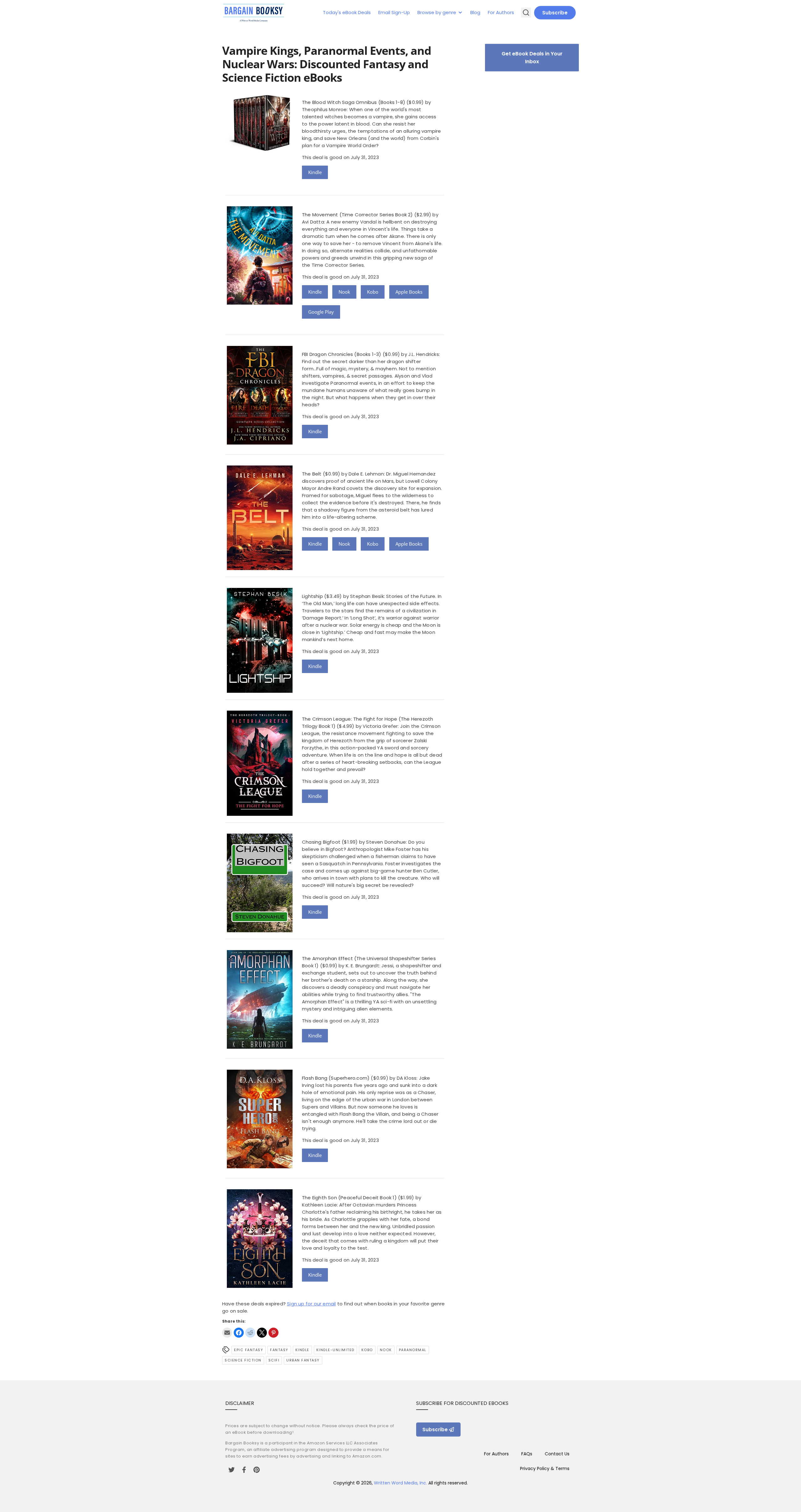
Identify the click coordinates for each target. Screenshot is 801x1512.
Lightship (312, 596)
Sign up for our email (311, 1303)
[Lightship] (260, 691)
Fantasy (279, 1349)
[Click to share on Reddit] (250, 1333)
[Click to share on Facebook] (239, 1333)
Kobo (372, 292)
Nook (344, 292)
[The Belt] (260, 568)
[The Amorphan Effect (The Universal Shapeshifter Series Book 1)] (260, 1047)
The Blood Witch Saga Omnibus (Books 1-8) (353, 102)
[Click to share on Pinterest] (273, 1333)
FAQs (526, 1454)
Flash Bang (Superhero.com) (336, 1078)
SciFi (274, 1360)
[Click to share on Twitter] (262, 1333)
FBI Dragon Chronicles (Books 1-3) (341, 354)
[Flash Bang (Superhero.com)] (260, 1166)
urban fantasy (303, 1360)
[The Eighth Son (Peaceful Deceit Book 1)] (260, 1286)
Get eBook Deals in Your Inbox (532, 57)
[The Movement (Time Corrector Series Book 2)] (260, 303)
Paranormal (412, 1349)
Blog (475, 12)
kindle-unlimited (335, 1349)
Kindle (315, 172)
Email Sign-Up (394, 12)
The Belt (312, 474)
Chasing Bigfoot (321, 842)
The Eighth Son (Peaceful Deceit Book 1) (349, 1197)
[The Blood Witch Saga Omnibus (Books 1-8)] (260, 150)
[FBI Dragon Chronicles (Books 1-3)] (260, 443)
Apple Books (408, 292)
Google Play (321, 312)
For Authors (501, 12)
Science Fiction (243, 1360)
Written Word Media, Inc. (400, 1483)
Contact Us (557, 1454)
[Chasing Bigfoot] (260, 930)
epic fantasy (248, 1349)
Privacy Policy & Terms (544, 1468)
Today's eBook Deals (347, 12)
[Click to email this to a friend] (227, 1333)
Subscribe (555, 12)
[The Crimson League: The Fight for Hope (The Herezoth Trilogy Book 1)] (260, 814)
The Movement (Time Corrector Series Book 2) (357, 214)
